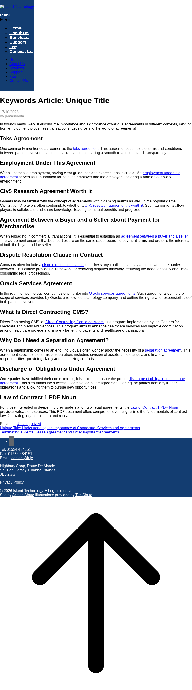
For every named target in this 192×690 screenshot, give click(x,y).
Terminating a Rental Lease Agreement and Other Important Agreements (59, 432)
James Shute (23, 495)
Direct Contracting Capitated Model (74, 322)
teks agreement (86, 148)
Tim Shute (83, 495)
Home (15, 28)
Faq (13, 46)
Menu (5, 15)
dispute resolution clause (63, 265)
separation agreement (163, 350)
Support (17, 42)
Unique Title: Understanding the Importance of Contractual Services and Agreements (70, 428)
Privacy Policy (12, 482)
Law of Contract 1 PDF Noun (154, 407)
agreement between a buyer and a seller (154, 236)
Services (19, 37)
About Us (19, 32)
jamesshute (14, 116)
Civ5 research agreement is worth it (114, 205)
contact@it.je (22, 458)
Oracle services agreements (112, 293)
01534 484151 (19, 449)
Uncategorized (29, 424)
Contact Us (21, 51)
